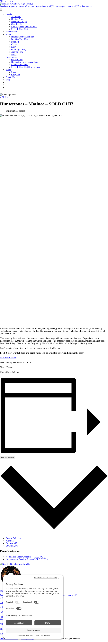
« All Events (5, 97)
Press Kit (15, 42)
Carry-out (15, 74)
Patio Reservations (19, 64)
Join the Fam (17, 52)
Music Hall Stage (19, 21)
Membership (11, 31)
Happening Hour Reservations (24, 62)
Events (9, 14)
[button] (8, 357)
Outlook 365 (11, 543)
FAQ (13, 47)
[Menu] (1, 9)
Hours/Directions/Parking (22, 37)
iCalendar (10, 541)
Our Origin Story (18, 49)
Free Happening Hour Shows (24, 26)
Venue (8, 34)
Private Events (12, 77)
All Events (16, 16)
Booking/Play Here (19, 39)
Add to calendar (7, 457)
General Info (16, 59)
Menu (8, 69)
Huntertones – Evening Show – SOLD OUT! (27, 559)
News (13, 54)
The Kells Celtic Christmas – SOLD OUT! (26, 557)
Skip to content (6, 1)
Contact (14, 44)
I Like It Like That (19, 29)
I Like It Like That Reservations (25, 67)
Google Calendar (13, 538)
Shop (8, 79)
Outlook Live (12, 546)
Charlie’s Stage (18, 24)
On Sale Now (17, 19)
